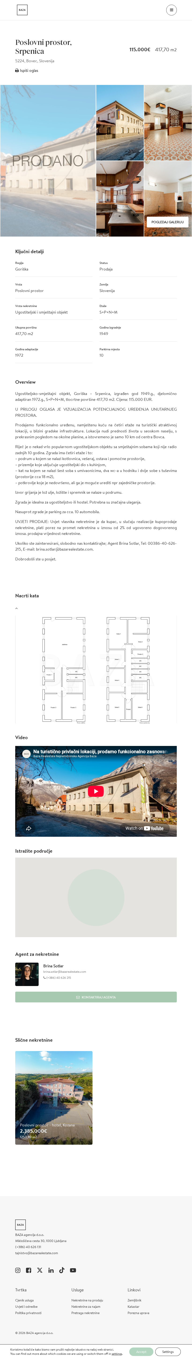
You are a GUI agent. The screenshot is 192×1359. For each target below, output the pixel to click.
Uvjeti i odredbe (26, 1306)
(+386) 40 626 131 (28, 1247)
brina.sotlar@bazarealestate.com (64, 971)
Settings (168, 1351)
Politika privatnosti (28, 1313)
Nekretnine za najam (85, 1306)
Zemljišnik (134, 1300)
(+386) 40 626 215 (58, 977)
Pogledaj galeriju (167, 222)
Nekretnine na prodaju (87, 1300)
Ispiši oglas (28, 70)
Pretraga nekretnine (85, 1313)
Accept (141, 1351)
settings (117, 1354)
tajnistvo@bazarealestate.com (36, 1253)
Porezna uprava (138, 1313)
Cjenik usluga (24, 1300)
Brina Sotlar (53, 966)
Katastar (133, 1306)
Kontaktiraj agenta (99, 997)
